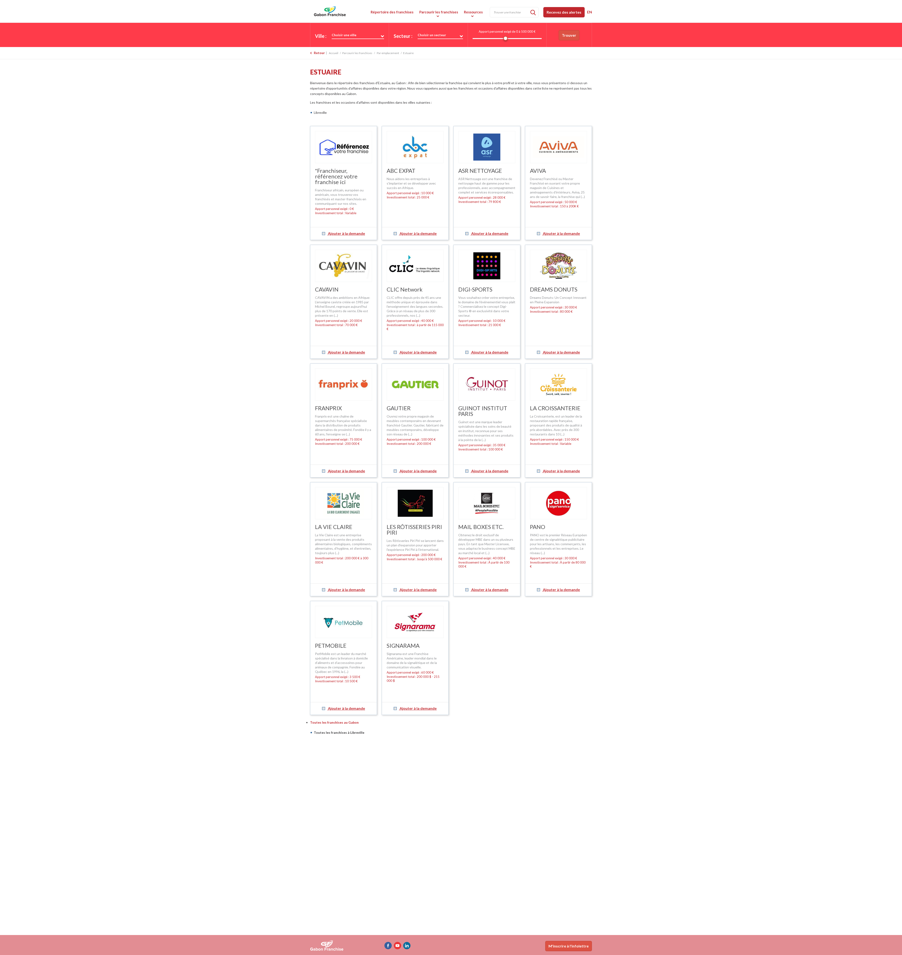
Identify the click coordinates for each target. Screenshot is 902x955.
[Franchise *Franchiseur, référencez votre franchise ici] (343, 147)
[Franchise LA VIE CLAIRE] (343, 503)
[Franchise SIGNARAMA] (415, 622)
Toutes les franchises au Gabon (334, 722)
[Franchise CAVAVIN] (343, 266)
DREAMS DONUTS (553, 289)
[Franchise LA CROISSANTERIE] (558, 384)
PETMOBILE (330, 645)
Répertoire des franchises (392, 12)
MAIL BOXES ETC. (481, 526)
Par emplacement (388, 53)
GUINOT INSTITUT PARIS (482, 411)
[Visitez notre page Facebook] (388, 945)
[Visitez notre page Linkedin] (406, 945)
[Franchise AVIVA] (558, 147)
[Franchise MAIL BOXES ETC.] (486, 503)
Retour (319, 53)
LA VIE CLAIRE (333, 526)
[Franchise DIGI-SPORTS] (486, 266)
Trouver (569, 35)
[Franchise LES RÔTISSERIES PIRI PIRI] (415, 503)
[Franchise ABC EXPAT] (415, 147)
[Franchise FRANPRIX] (343, 384)
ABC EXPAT (401, 170)
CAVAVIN (326, 289)
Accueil (333, 53)
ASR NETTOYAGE (480, 170)
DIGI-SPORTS (475, 289)
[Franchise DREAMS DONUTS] (558, 266)
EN (589, 12)
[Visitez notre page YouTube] (397, 945)
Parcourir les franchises (438, 12)
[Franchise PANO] (558, 503)
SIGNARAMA (403, 645)
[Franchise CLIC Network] (415, 266)
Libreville (320, 112)
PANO (537, 526)
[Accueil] (343, 11)
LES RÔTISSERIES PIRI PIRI (414, 529)
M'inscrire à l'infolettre (568, 946)
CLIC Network (405, 289)
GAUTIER (399, 408)
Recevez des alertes (564, 12)
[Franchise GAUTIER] (415, 384)
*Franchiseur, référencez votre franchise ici (336, 176)
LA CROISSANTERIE (555, 408)
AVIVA (538, 170)
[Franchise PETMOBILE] (343, 622)
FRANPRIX (328, 408)
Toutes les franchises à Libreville (339, 732)
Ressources (473, 12)
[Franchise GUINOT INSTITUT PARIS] (486, 384)
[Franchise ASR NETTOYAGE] (486, 147)
